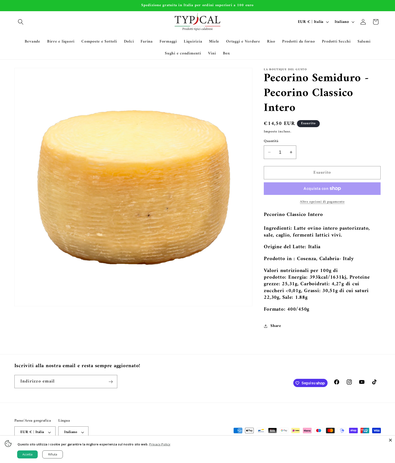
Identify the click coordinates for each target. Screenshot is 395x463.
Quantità (271, 141)
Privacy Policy (160, 444)
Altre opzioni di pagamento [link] (322, 201)
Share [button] (275, 325)
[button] (20, 22)
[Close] (390, 440)
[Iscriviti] (110, 381)
